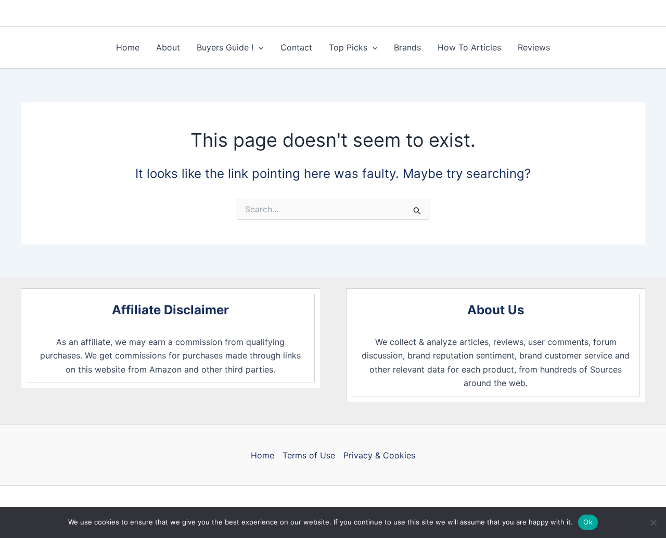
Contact (296, 47)
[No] (653, 522)
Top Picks (348, 47)
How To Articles (469, 47)
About (168, 47)
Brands (407, 47)
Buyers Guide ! (225, 47)
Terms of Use (309, 455)
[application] (258, 47)
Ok (588, 522)
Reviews (534, 47)
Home (127, 47)
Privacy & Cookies (379, 455)
